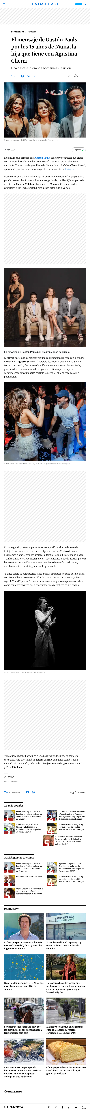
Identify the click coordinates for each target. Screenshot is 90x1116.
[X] (56, 1107)
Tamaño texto (14, 792)
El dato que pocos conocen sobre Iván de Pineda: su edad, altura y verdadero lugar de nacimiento (23, 945)
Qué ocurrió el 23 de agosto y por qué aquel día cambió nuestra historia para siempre (71, 827)
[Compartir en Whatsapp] (28, 76)
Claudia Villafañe (11, 782)
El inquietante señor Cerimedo (29, 876)
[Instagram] (49, 1107)
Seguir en (77, 150)
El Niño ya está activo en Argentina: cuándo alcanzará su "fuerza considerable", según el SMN (64, 1029)
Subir (84, 1108)
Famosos (32, 31)
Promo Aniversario (78, 4)
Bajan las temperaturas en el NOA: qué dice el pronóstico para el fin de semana (24, 986)
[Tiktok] (69, 1107)
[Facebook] (62, 1107)
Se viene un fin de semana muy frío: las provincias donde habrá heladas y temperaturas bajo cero (23, 1029)
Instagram (70, 169)
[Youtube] (76, 1107)
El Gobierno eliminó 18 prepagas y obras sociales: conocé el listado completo (63, 945)
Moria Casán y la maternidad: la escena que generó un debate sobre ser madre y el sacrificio (29, 891)
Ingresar (85, 4)
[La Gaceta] (45, 4)
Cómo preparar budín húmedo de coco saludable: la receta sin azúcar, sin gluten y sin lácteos (66, 1070)
